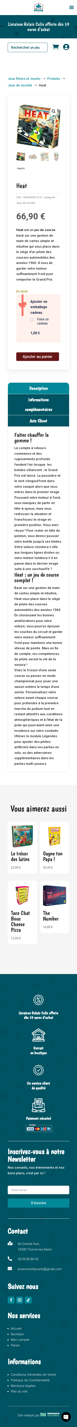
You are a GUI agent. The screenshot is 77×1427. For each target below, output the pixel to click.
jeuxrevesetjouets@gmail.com (40, 1269)
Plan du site (19, 1391)
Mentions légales (23, 1386)
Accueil (16, 1328)
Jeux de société (25, 203)
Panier (15, 1345)
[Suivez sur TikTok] (28, 1300)
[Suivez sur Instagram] (19, 1300)
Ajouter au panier (38, 356)
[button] (54, 111)
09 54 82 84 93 (28, 1259)
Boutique (17, 1334)
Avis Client (38, 420)
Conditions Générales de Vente (33, 1375)
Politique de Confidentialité (30, 1380)
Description (39, 388)
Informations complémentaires (38, 404)
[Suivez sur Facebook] (11, 1300)
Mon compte (20, 1340)
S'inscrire (38, 1203)
